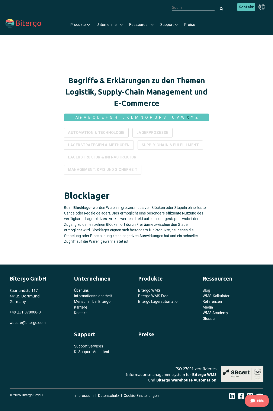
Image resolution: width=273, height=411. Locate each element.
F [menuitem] (107, 117)
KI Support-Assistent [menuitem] (91, 352)
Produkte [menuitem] (78, 24)
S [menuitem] (164, 117)
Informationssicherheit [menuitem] (93, 296)
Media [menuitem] (208, 307)
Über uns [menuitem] (81, 290)
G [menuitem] (111, 117)
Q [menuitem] (155, 117)
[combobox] (193, 7)
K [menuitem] (128, 117)
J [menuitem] (123, 117)
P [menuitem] (151, 117)
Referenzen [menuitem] (212, 301)
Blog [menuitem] (206, 290)
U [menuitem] (173, 117)
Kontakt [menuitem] (80, 313)
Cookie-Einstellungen (141, 395)
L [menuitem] (132, 117)
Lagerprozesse (152, 132)
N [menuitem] (142, 117)
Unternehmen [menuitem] (107, 24)
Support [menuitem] (167, 24)
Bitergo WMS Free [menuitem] (153, 296)
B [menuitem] (89, 117)
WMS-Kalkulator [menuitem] (216, 296)
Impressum (84, 395)
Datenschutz (108, 395)
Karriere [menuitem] (80, 307)
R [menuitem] (160, 117)
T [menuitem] (169, 117)
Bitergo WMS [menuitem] (149, 290)
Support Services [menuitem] (88, 346)
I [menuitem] (119, 117)
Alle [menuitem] (79, 117)
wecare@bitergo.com (28, 323)
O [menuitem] (146, 117)
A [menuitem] (85, 117)
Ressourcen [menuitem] (139, 24)
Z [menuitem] (196, 117)
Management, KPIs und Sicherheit (102, 169)
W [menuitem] (182, 117)
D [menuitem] (98, 117)
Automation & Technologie (96, 132)
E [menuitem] (103, 117)
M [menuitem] (136, 117)
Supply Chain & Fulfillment (170, 145)
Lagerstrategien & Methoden (99, 145)
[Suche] (220, 6)
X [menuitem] (188, 117)
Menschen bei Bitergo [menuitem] (92, 301)
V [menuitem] (178, 117)
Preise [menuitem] (189, 24)
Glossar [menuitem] (209, 318)
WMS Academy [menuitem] (215, 313)
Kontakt (246, 7)
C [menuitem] (94, 117)
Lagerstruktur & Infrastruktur (102, 157)
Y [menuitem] (192, 117)
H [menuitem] (116, 117)
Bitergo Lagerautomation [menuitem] (158, 301)
